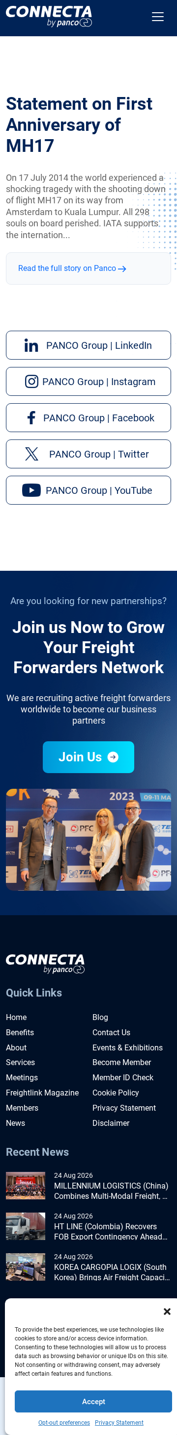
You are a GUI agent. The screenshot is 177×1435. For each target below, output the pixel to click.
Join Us (82, 757)
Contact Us (111, 1032)
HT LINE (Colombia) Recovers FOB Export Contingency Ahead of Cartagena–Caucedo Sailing (108, 1232)
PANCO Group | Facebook (98, 418)
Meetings (22, 1077)
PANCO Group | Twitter (99, 454)
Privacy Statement (119, 1422)
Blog (100, 1017)
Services (20, 1062)
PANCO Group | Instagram (99, 382)
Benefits (20, 1032)
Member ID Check (122, 1077)
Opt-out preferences (64, 1422)
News (15, 1123)
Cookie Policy (115, 1092)
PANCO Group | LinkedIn (99, 345)
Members (22, 1108)
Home (16, 1017)
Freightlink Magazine (42, 1092)
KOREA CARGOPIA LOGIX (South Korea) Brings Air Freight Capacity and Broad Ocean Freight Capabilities (112, 1273)
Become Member (121, 1062)
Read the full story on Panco (68, 268)
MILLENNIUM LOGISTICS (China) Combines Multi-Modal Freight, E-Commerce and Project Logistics (111, 1191)
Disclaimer (110, 1123)
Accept (93, 1401)
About (16, 1047)
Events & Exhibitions (127, 1047)
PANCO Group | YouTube (99, 490)
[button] (167, 1310)
